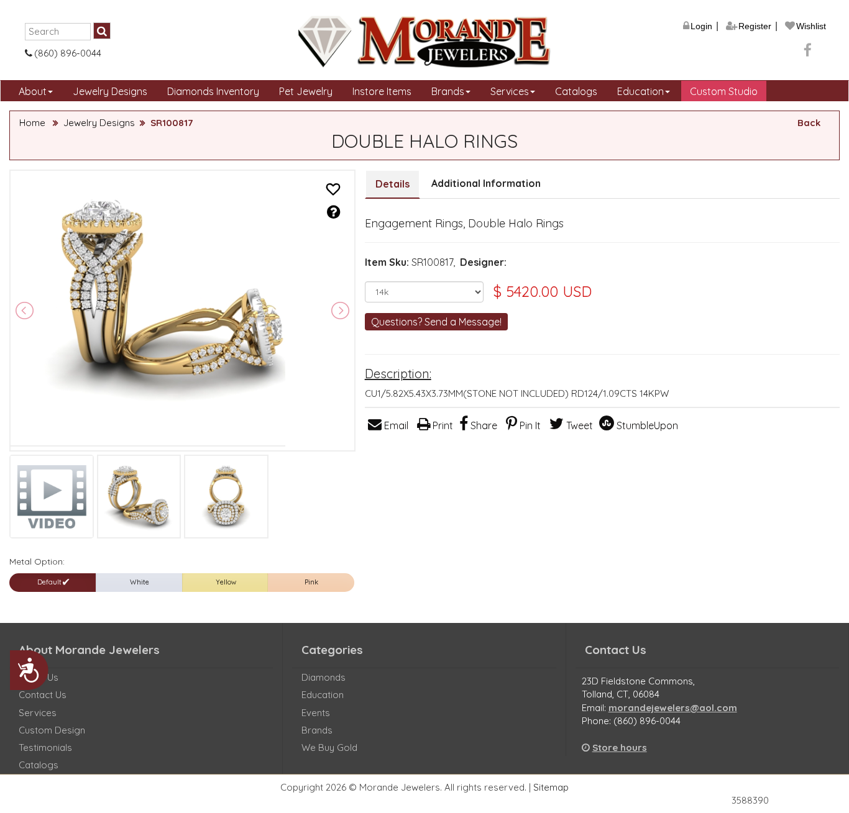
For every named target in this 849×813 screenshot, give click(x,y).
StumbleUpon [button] (646, 425)
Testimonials (45, 747)
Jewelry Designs (110, 91)
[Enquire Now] (333, 212)
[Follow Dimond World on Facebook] (808, 52)
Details (392, 184)
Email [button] (395, 425)
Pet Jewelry (306, 91)
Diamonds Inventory (213, 91)
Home (32, 123)
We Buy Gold (329, 747)
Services (509, 91)
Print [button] (441, 425)
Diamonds (323, 677)
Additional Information (486, 183)
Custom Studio (724, 91)
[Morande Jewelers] (425, 41)
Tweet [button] (578, 425)
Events (315, 713)
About (33, 91)
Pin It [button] (529, 425)
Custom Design (52, 730)
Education (640, 91)
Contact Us (43, 695)
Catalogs (576, 91)
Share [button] (482, 425)
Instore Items (381, 91)
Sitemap (551, 787)
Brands (447, 91)
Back (808, 123)
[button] (333, 189)
